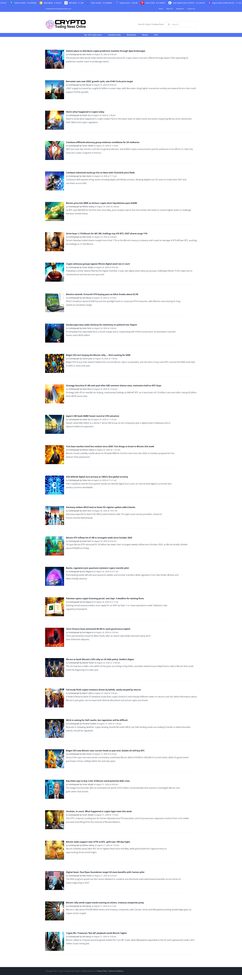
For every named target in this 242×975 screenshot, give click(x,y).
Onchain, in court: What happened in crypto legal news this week (99, 811)
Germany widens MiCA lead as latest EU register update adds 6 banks (100, 507)
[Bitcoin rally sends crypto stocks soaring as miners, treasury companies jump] (54, 903)
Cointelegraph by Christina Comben (82, 723)
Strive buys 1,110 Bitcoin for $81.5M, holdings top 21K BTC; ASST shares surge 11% (106, 233)
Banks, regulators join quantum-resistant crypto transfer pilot (97, 568)
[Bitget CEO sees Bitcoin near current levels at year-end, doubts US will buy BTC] (54, 751)
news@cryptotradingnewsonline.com (58, 9)
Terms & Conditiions (115, 971)
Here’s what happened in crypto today (85, 111)
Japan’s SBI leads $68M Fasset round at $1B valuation (92, 416)
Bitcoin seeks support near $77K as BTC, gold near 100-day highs (98, 841)
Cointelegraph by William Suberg (81, 206)
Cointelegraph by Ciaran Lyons (80, 358)
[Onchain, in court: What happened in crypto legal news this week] (54, 812)
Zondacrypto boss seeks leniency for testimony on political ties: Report (101, 324)
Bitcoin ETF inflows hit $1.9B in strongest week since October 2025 (99, 537)
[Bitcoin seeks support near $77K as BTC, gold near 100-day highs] (54, 842)
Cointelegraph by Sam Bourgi (79, 85)
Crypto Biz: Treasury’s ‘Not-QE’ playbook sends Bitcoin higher (96, 933)
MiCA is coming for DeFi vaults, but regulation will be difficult (97, 720)
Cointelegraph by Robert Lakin (80, 693)
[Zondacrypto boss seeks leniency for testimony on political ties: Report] (54, 325)
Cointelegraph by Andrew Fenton (81, 662)
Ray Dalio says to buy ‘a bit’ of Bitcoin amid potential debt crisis (98, 781)
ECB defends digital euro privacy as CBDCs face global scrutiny (97, 476)
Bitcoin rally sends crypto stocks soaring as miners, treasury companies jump (105, 902)
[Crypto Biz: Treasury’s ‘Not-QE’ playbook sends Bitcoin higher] (54, 933)
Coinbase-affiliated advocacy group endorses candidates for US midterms (102, 142)
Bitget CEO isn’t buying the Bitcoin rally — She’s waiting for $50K (98, 355)
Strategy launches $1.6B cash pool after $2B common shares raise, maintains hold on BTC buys (113, 385)
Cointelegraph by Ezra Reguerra (80, 571)
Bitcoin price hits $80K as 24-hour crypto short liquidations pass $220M (101, 203)
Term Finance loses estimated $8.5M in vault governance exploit (98, 629)
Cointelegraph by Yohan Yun (79, 115)
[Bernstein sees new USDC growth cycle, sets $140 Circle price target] (54, 82)
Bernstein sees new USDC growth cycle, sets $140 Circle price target (99, 81)
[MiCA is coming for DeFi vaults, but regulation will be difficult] (54, 720)
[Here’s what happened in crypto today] (54, 112)
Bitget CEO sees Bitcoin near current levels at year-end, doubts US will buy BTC (105, 750)
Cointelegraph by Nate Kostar (80, 54)
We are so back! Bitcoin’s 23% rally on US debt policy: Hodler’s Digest (100, 659)
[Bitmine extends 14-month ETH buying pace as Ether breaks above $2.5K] (54, 295)
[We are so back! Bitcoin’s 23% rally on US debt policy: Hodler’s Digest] (54, 659)
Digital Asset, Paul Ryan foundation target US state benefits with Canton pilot (105, 872)
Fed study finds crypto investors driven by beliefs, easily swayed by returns (103, 689)
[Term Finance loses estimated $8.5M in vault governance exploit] (54, 629)
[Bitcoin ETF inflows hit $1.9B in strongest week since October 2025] (54, 538)
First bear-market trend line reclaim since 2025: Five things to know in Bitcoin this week (110, 446)
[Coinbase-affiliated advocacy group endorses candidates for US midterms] (54, 142)
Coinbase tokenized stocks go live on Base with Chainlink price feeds (100, 172)
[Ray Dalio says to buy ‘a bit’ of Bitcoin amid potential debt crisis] (54, 781)
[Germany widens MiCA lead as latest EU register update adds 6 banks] (54, 507)
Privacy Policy (102, 971)
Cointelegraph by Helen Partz (79, 328)
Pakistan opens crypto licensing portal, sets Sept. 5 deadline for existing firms (105, 598)
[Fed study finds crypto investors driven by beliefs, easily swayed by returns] (54, 690)
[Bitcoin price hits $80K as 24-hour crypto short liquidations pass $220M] (54, 203)
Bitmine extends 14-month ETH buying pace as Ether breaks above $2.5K (102, 294)
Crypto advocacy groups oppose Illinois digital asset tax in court (98, 263)
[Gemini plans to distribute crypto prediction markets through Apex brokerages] (54, 51)
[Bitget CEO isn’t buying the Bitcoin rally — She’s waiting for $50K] (54, 355)
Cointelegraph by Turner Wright (80, 145)
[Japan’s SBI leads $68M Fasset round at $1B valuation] (54, 416)
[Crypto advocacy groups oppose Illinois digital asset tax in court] (54, 264)
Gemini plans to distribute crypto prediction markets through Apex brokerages (105, 51)
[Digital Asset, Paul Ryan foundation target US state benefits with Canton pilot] (54, 872)
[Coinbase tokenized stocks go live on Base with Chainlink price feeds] (54, 173)
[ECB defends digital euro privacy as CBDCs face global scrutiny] (54, 477)
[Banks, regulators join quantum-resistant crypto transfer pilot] (54, 568)
